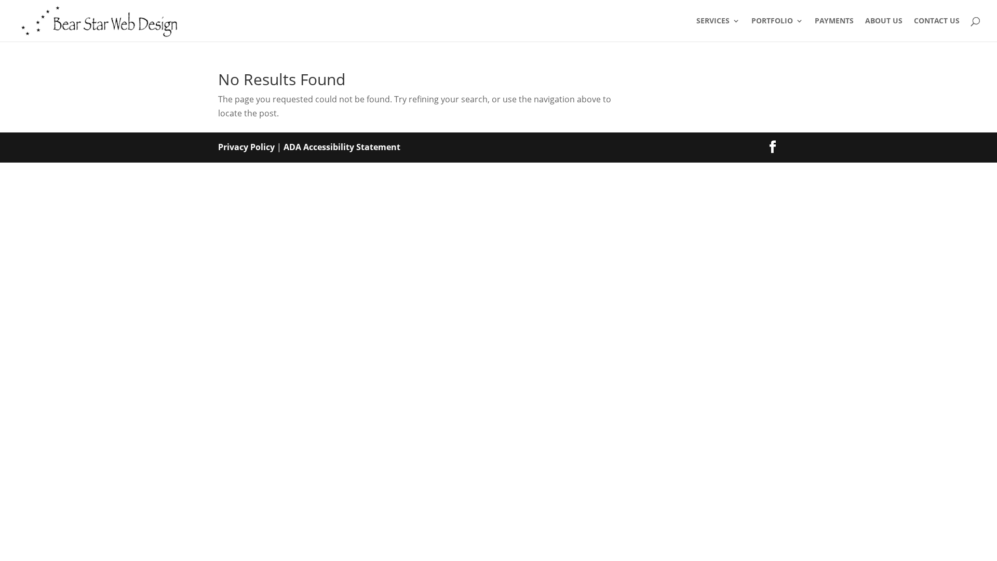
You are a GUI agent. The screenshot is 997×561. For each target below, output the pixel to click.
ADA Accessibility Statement (342, 147)
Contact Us (937, 21)
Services (713, 21)
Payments (834, 21)
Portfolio (772, 21)
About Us (883, 21)
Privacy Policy (246, 147)
